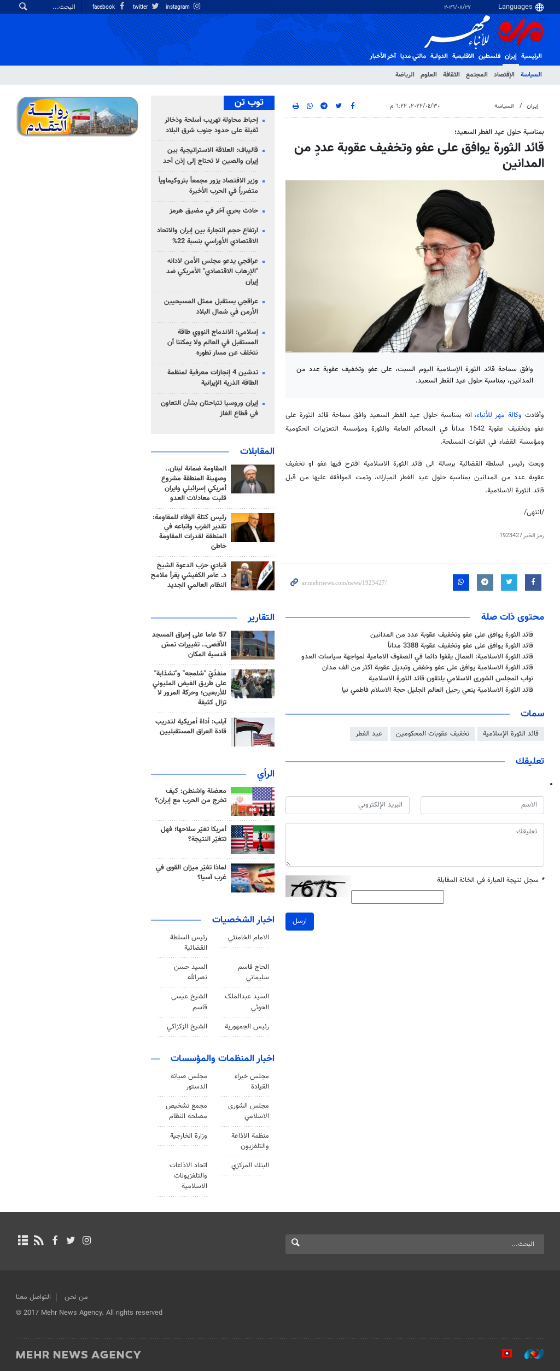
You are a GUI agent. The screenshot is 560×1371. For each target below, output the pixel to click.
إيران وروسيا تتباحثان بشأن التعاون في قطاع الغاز (209, 408)
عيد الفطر (368, 733)
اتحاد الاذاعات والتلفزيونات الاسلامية (188, 1176)
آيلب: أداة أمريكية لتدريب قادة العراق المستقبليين (190, 726)
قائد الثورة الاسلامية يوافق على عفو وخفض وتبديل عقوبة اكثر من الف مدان (427, 667)
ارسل (300, 921)
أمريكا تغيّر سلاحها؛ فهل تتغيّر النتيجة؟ (193, 834)
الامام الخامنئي (248, 937)
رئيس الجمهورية (247, 1026)
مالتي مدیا (413, 56)
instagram (178, 7)
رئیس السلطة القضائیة (188, 943)
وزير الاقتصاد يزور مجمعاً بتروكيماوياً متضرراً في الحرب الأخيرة (208, 186)
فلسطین (489, 56)
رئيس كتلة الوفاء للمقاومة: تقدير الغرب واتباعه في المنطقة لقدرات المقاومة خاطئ (189, 532)
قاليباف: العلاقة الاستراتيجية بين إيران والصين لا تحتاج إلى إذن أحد (210, 155)
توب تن (249, 103)
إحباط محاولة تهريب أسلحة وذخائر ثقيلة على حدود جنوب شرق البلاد (211, 125)
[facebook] (54, 1241)
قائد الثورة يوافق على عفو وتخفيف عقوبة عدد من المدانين (451, 634)
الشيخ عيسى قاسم (189, 1002)
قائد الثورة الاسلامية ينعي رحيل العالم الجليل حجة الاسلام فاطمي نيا (437, 690)
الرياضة (405, 75)
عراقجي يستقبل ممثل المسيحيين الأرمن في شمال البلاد (211, 306)
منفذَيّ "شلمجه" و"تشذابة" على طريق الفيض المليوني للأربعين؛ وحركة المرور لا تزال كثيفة (189, 688)
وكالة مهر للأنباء (499, 415)
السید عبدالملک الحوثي (247, 1002)
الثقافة (451, 75)
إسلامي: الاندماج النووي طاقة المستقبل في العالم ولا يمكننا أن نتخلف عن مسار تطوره (212, 342)
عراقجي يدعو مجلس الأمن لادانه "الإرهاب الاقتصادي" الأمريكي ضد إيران (212, 271)
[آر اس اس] (38, 1241)
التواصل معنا (33, 1297)
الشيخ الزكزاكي (187, 1026)
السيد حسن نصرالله (190, 972)
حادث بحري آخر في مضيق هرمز (214, 210)
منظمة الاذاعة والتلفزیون (250, 1141)
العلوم (429, 75)
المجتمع (477, 75)
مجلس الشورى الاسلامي (248, 1111)
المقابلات (257, 452)
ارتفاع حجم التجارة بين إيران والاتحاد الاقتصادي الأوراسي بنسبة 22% (207, 235)
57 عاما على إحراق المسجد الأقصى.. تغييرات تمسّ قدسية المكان (189, 644)
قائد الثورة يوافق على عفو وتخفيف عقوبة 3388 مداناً (460, 645)
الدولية (439, 56)
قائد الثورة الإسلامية (511, 733)
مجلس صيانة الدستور (189, 1081)
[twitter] (71, 1241)
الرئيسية (531, 56)
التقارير (261, 618)
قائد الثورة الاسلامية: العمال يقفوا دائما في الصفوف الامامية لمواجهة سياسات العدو (417, 656)
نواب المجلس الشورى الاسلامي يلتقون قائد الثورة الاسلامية (451, 678)
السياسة (531, 75)
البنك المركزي (250, 1165)
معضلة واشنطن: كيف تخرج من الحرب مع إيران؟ (190, 796)
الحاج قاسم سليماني (253, 972)
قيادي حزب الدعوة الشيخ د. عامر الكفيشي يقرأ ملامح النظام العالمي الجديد (188, 575)
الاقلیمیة (463, 56)
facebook (104, 7)
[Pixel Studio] (501, 1354)
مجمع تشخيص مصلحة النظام (186, 1111)
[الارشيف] (23, 1241)
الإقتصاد (504, 75)
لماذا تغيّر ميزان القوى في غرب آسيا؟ (191, 872)
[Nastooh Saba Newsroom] (529, 1354)
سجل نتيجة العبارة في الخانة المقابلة (490, 880)
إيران (511, 56)
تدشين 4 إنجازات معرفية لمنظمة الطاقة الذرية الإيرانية (212, 378)
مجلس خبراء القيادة (252, 1081)
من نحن (76, 1297)
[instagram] (87, 1241)
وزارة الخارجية (188, 1136)
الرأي (266, 774)
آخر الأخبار (383, 56)
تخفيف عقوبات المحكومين (432, 733)
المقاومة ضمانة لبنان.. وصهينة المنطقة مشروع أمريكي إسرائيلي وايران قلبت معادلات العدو (193, 483)
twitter (141, 7)
